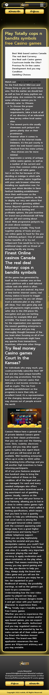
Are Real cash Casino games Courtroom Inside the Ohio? (27, 61)
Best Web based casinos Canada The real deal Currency (29, 55)
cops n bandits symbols (28, 81)
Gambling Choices (21, 74)
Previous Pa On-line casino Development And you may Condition (26, 68)
